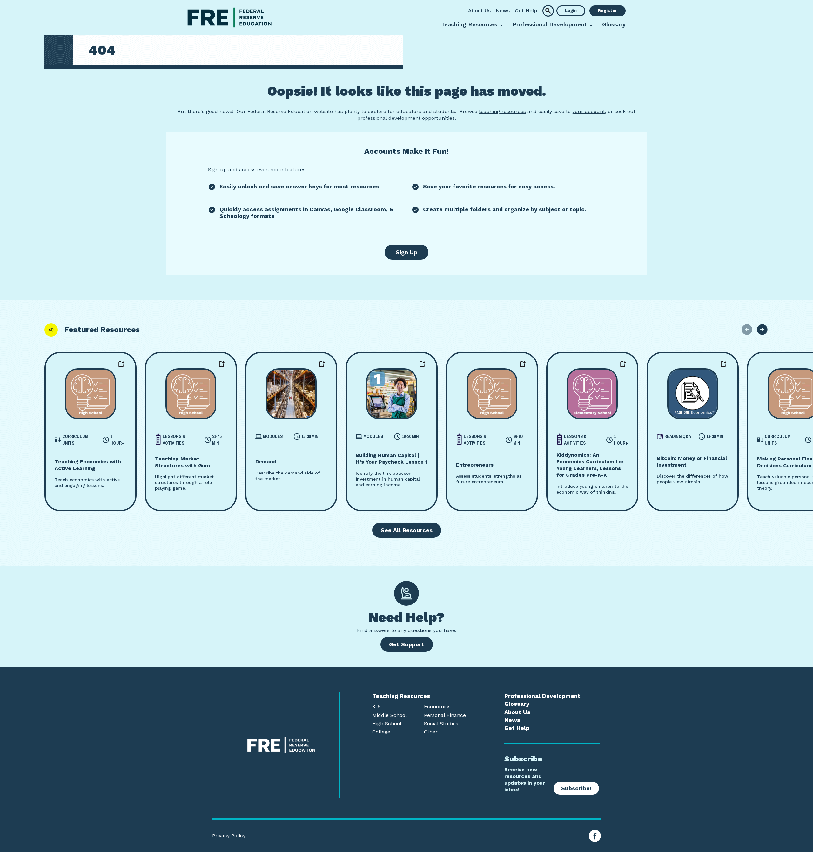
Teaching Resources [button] (469, 24)
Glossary (614, 24)
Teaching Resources (401, 696)
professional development (388, 118)
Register (607, 10)
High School (386, 723)
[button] (548, 11)
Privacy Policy (228, 835)
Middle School (389, 715)
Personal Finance (445, 715)
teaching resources (502, 111)
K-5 (376, 706)
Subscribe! (576, 788)
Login (571, 10)
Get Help (526, 11)
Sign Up (406, 252)
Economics (437, 706)
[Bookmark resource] (121, 364)
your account (588, 111)
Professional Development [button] (550, 24)
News (503, 11)
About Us (479, 11)
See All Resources (407, 530)
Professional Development (542, 696)
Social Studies (441, 723)
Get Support (406, 644)
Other (431, 731)
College (381, 731)
